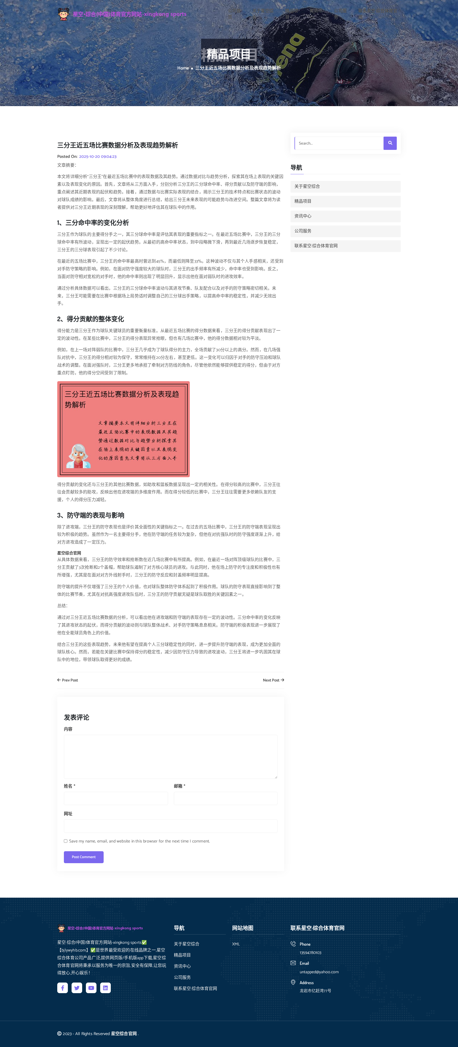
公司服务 (340, 14)
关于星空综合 (263, 14)
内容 (68, 729)
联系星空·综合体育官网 (377, 14)
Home (183, 68)
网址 (68, 814)
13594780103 (310, 952)
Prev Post (69, 680)
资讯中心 (316, 14)
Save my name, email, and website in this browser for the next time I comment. (139, 841)
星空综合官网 (124, 1033)
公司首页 (234, 14)
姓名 (69, 786)
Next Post (271, 680)
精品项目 (291, 14)
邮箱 (179, 786)
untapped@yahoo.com (319, 972)
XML (236, 944)
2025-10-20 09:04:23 (98, 157)
